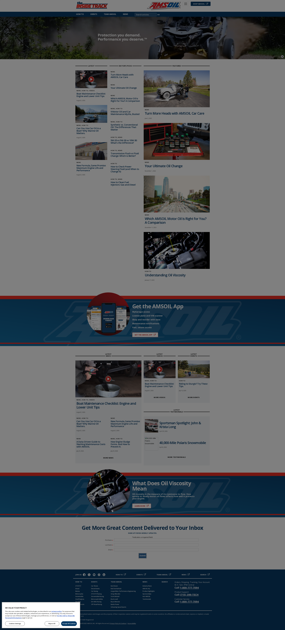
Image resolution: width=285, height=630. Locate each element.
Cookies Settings (15, 624)
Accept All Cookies (69, 624)
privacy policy (57, 611)
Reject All (51, 624)
